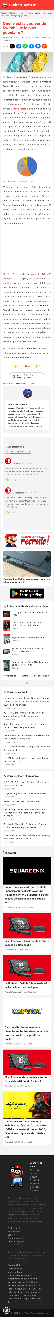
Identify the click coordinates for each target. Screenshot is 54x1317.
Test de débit (14, 1265)
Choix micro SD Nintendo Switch (23, 1295)
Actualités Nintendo (17, 13)
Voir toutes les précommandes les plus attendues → (26, 676)
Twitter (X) (35, 1170)
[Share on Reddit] (44, 46)
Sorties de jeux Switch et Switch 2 (24, 1288)
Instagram (34, 1183)
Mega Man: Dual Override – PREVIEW (21, 801)
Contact (11, 1234)
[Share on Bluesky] (18, 46)
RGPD (19, 1244)
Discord (33, 1173)
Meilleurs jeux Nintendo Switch (22, 1282)
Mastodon (35, 1186)
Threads (34, 1190)
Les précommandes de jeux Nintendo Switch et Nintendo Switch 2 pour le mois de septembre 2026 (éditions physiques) (26, 701)
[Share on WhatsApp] (25, 46)
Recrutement (13, 1231)
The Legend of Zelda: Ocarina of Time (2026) (30, 614)
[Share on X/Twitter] (12, 46)
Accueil (4, 13)
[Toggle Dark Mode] (6, 1310)
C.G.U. (10, 1244)
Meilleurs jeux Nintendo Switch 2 (23, 1285)
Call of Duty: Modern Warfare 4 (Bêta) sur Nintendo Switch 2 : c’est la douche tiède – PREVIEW (24, 812)
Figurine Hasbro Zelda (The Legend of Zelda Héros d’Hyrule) (30, 663)
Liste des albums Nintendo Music (23, 1292)
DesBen (9, 37)
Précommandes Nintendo (20, 1275)
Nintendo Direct (15, 1272)
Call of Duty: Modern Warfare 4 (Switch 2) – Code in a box (27, 624)
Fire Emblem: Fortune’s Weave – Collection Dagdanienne (27, 650)
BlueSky (33, 1176)
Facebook (34, 1180)
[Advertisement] (27, 249)
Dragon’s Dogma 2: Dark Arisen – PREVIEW (24, 793)
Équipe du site (14, 1228)
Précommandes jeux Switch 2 (22, 1278)
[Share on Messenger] (31, 46)
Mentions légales (15, 1241)
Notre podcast (14, 1268)
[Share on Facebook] (38, 46)
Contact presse (15, 1238)
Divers (30, 13)
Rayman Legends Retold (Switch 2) (29, 637)
